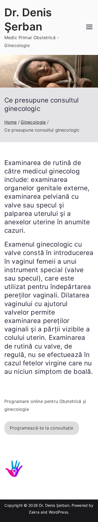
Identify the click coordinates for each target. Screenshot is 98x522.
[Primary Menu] (89, 27)
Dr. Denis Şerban (54, 505)
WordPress (58, 512)
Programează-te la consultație (42, 428)
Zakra (34, 512)
